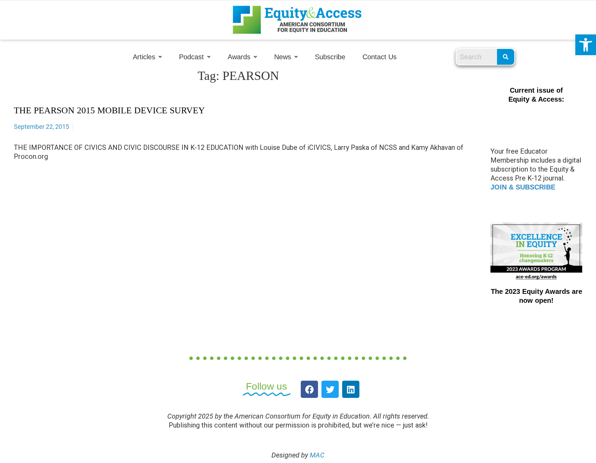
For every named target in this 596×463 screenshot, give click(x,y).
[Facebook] (309, 389)
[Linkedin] (350, 389)
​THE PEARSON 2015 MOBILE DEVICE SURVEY (109, 110)
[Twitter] (330, 389)
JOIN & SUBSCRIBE (522, 187)
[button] (585, 44)
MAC (317, 455)
